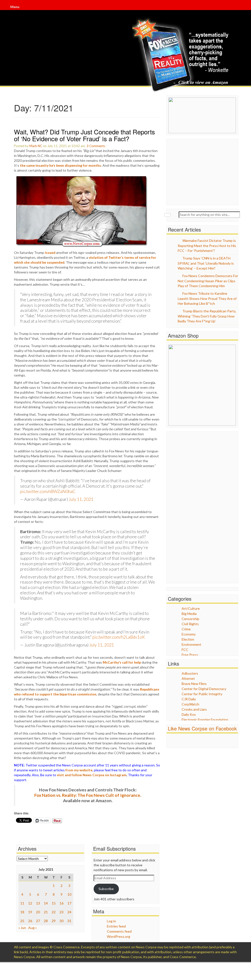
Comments (97, 146)
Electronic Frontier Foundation (205, 719)
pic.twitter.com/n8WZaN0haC (47, 491)
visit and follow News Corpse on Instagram (91, 775)
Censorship (190, 619)
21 (46, 912)
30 (61, 921)
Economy (189, 634)
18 (22, 912)
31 (69, 921)
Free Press (190, 655)
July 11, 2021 (81, 499)
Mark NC (35, 146)
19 (30, 912)
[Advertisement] (205, 171)
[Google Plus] (236, 7)
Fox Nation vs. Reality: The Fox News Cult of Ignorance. (87, 795)
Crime (186, 629)
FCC (185, 649)
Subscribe (106, 889)
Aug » (32, 928)
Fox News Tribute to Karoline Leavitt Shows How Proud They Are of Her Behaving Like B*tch (207, 298)
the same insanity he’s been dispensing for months (60, 165)
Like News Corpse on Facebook (202, 728)
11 (22, 903)
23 (61, 912)
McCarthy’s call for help (122, 662)
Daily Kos (189, 714)
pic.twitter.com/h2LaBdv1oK (118, 637)
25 (22, 921)
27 (38, 921)
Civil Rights (190, 624)
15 (54, 903)
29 (54, 921)
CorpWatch (190, 704)
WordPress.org (118, 936)
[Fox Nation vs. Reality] (181, 55)
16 (61, 903)
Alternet (188, 678)
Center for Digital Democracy (204, 689)
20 (38, 912)
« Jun (22, 928)
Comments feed (119, 931)
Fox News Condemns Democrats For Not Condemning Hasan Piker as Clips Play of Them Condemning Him (208, 281)
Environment (191, 644)
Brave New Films (194, 683)
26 (30, 921)
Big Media (189, 613)
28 (46, 921)
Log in (111, 921)
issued (50, 252)
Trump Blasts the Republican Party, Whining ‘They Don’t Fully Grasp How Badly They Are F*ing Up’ (207, 316)
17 (69, 903)
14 (46, 903)
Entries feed (116, 926)
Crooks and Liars (194, 709)
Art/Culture (191, 608)
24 (69, 912)
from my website (78, 770)
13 (38, 903)
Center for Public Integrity (202, 694)
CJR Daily (189, 699)
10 (69, 894)
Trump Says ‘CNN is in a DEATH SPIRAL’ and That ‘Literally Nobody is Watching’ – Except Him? (206, 263)
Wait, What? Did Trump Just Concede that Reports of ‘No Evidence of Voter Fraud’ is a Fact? (84, 135)
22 (54, 912)
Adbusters (190, 673)
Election (188, 639)
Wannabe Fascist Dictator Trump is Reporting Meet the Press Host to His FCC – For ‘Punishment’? (207, 245)
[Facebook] (235, 7)
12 (30, 903)
